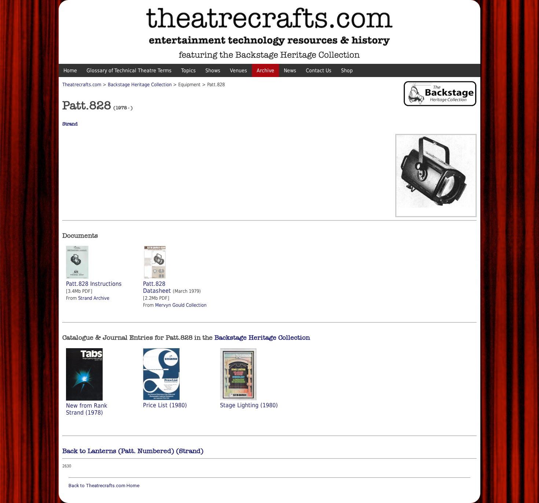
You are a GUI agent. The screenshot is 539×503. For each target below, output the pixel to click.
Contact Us (318, 70)
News (290, 70)
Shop (347, 70)
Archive (265, 70)
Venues (238, 70)
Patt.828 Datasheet (157, 287)
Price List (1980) (165, 405)
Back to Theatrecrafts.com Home (104, 485)
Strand (70, 124)
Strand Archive (93, 298)
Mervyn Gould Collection (180, 305)
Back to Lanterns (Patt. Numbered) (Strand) (132, 451)
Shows (212, 70)
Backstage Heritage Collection (140, 84)
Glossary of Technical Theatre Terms (129, 70)
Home (70, 70)
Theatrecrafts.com (81, 84)
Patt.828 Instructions (94, 283)
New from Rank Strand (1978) (86, 409)
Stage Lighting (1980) (249, 405)
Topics (188, 70)
